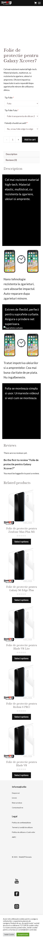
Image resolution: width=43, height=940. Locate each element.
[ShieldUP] (6, 3)
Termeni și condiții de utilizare (22, 827)
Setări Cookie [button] (9, 934)
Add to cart (30, 139)
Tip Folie (9, 97)
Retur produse (17, 803)
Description (11, 154)
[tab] (21, 154)
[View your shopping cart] (35, 3)
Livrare (14, 798)
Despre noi (16, 793)
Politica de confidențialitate (21, 823)
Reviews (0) (11, 160)
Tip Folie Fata (11, 110)
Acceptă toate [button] (23, 934)
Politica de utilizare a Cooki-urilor (23, 832)
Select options (21, 541)
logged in (19, 473)
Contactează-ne (17, 808)
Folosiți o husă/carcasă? (16, 123)
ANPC (14, 837)
